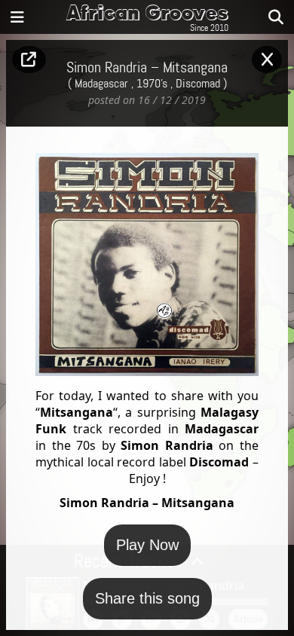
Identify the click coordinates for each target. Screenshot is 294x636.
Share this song (147, 598)
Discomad (198, 84)
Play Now (147, 545)
